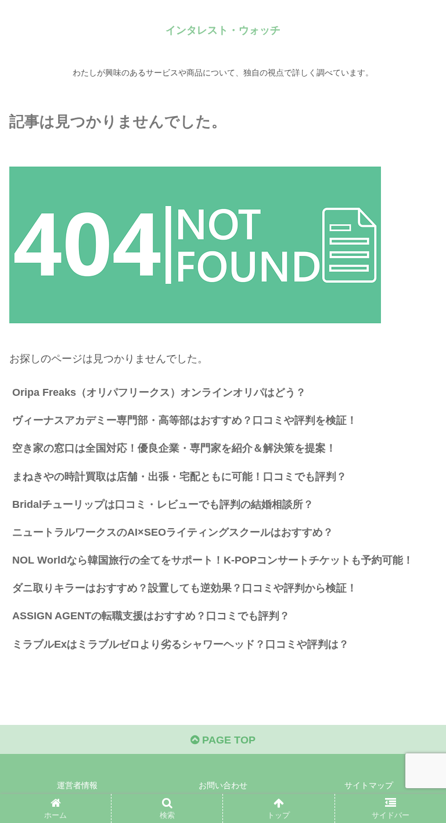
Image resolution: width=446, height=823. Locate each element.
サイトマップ (368, 785)
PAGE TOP (227, 740)
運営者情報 (77, 785)
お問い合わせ (223, 785)
